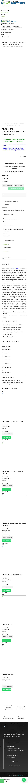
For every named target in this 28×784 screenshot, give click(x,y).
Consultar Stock (7, 689)
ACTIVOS (15, 42)
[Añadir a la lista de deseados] (10, 671)
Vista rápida (6, 671)
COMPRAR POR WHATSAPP (16, 188)
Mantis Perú (20, 775)
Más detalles (6, 244)
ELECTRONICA (9, 42)
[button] (13, 188)
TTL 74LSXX (9, 44)
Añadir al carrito (7, 185)
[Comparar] (3, 671)
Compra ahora (18, 185)
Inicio (3, 42)
